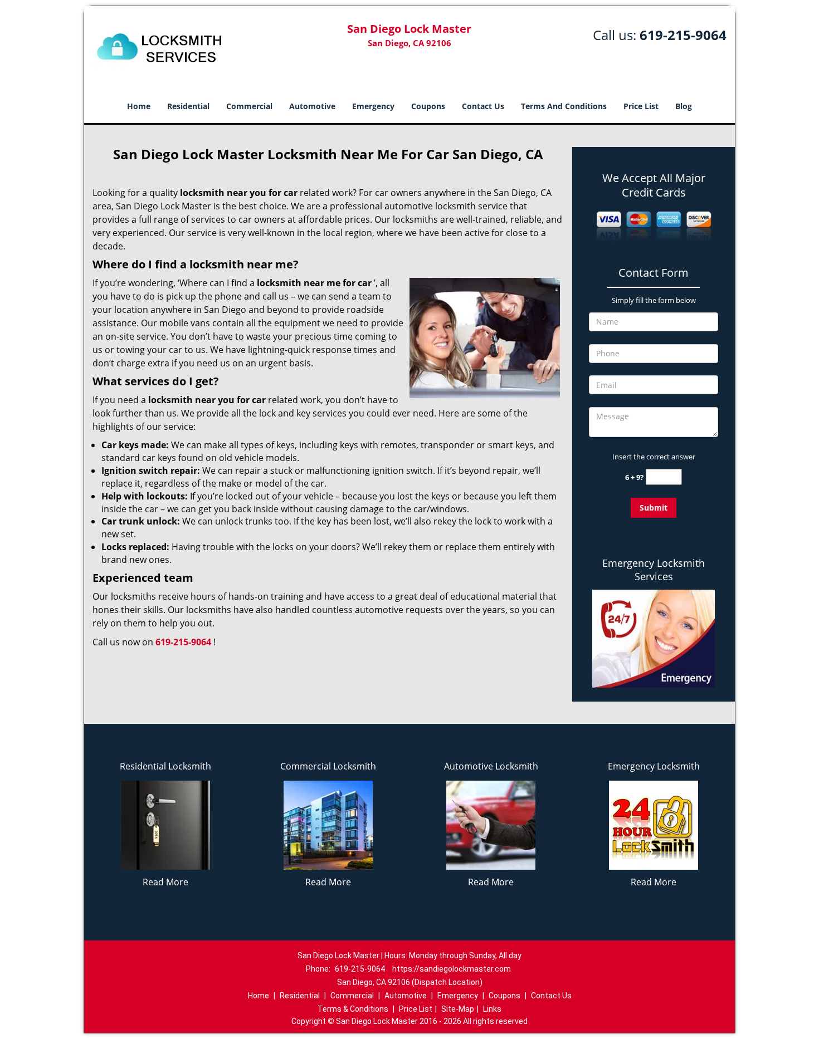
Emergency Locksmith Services (653, 569)
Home (138, 106)
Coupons (428, 106)
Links (492, 1008)
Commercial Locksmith (328, 766)
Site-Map (457, 1008)
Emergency (373, 106)
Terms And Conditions (564, 106)
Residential (188, 106)
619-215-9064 (683, 35)
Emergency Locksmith (654, 766)
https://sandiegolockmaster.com (451, 968)
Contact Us (483, 106)
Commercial (249, 106)
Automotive (312, 106)
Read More (165, 882)
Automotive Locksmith (491, 766)
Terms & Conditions (353, 1008)
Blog (683, 106)
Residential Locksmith (165, 766)
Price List (641, 106)
